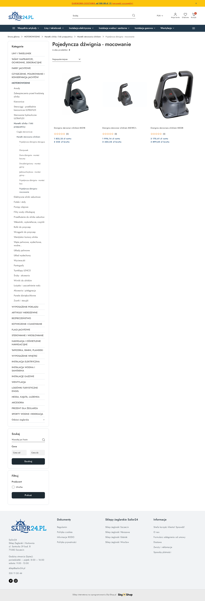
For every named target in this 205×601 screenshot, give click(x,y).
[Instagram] (16, 581)
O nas (156, 532)
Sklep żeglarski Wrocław (117, 542)
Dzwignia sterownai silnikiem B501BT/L (119, 127)
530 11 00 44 (15, 573)
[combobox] (66, 59)
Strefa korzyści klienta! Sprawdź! (169, 527)
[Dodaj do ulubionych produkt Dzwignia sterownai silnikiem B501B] (96, 68)
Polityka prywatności (66, 542)
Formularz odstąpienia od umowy (169, 537)
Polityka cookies (65, 532)
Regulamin (62, 527)
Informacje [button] (160, 520)
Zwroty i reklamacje (163, 547)
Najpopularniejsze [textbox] (59, 59)
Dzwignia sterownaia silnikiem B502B (167, 127)
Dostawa (158, 542)
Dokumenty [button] (64, 520)
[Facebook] (11, 581)
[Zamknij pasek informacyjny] (196, 3)
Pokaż (28, 495)
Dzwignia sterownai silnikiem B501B (69, 127)
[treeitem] (28, 53)
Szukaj (28, 461)
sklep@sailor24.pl (17, 568)
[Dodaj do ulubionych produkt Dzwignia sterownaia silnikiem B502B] (192, 68)
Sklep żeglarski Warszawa (117, 532)
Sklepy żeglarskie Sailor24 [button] (121, 520)
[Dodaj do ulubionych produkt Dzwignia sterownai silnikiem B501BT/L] (144, 68)
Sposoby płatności (162, 552)
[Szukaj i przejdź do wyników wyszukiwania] (134, 16)
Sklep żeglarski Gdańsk (116, 537)
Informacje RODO (65, 537)
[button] (193, 28)
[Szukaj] (43, 440)
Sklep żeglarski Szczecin (117, 527)
